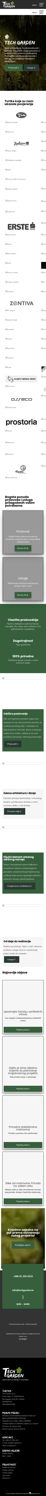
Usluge (30, 67)
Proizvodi (12, 67)
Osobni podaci (7, 1473)
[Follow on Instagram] (12, 1384)
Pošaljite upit (22, 1245)
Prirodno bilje (13, 811)
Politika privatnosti (8, 1467)
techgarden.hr (12, 1446)
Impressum (6, 1478)
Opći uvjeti (6, 1475)
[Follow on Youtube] (16, 1384)
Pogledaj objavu (23, 1030)
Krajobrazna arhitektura (18, 886)
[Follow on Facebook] (3, 1384)
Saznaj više (21, 548)
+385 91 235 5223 (23, 1276)
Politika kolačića (8, 1470)
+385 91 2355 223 (11, 1440)
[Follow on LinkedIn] (7, 1384)
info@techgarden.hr (23, 1290)
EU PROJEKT (23, 1339)
